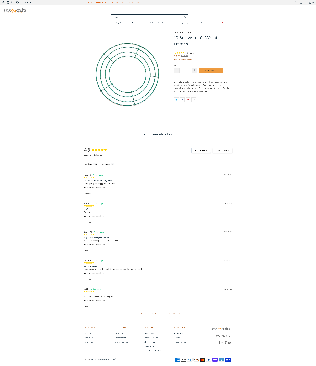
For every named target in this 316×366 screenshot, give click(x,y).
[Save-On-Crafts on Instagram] (8, 2)
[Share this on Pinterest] (188, 99)
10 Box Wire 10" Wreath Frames (95, 187)
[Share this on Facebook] (182, 99)
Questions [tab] (106, 164)
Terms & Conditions (151, 338)
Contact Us (89, 338)
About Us (88, 333)
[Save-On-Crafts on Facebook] (3, 2)
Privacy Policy (149, 333)
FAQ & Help (89, 342)
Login (302, 2)
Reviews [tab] (88, 164)
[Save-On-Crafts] (15, 10)
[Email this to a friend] (193, 99)
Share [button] (89, 194)
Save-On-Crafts (96, 359)
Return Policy (149, 346)
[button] (122, 23)
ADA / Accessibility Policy (153, 351)
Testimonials (178, 333)
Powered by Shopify (109, 359)
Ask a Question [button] (202, 150)
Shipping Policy (149, 342)
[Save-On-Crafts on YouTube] (17, 2)
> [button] (179, 313)
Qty (175, 65)
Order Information (121, 338)
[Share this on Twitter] (176, 99)
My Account (119, 333)
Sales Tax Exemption (122, 342)
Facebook (177, 338)
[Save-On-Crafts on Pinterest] (12, 2)
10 (174, 313)
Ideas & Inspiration (180, 342)
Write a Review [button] (223, 150)
